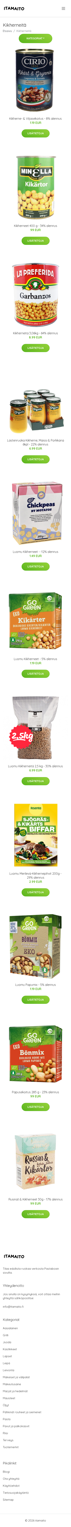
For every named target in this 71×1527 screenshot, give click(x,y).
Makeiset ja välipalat (16, 1377)
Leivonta (8, 1370)
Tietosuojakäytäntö (16, 1492)
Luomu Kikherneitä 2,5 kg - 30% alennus (35, 766)
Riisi (5, 1433)
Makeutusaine (12, 1384)
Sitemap (8, 1499)
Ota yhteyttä (11, 1478)
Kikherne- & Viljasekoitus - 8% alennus (35, 118)
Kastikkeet (10, 1349)
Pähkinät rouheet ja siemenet (22, 1412)
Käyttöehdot (11, 1485)
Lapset (7, 1356)
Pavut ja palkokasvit (16, 1426)
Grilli (5, 1335)
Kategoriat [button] (34, 38)
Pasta (6, 1419)
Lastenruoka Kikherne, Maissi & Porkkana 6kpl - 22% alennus (35, 442)
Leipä (6, 1363)
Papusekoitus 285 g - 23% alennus (35, 1092)
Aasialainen (10, 1328)
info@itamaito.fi (13, 1306)
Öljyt (6, 1405)
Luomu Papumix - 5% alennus (35, 985)
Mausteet (9, 1398)
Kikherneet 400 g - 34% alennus (35, 226)
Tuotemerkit (11, 1447)
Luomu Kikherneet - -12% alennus (35, 552)
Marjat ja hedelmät (15, 1391)
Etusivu (7, 31)
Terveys (8, 1440)
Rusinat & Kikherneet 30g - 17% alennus (36, 1199)
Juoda (7, 1342)
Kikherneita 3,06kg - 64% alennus (35, 333)
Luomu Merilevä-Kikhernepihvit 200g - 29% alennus (35, 875)
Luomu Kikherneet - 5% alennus (35, 659)
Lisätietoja (35, 133)
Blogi (6, 1471)
